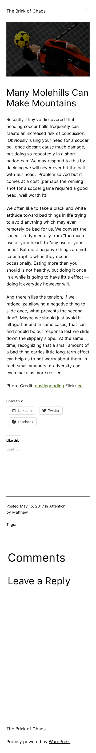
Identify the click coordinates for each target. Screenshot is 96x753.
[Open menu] (86, 11)
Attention (57, 506)
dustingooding (49, 385)
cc (80, 385)
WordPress (59, 741)
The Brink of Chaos (26, 11)
